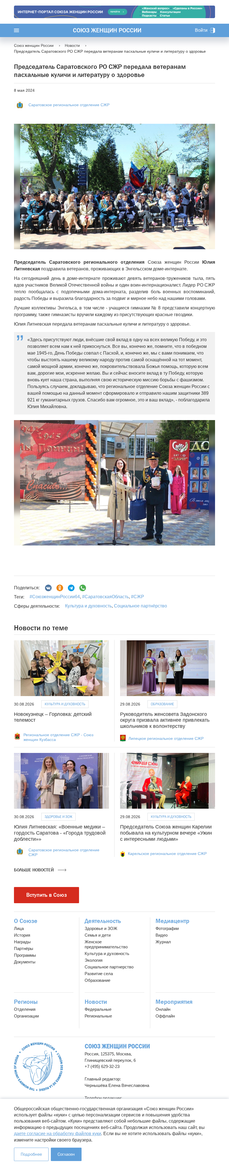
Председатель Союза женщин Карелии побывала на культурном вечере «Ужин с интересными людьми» (166, 833)
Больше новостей (34, 870)
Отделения (24, 1009)
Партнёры (23, 948)
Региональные (98, 1016)
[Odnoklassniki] (59, 588)
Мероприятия (174, 1001)
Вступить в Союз (46, 894)
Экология (93, 960)
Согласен (66, 1154)
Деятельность (103, 921)
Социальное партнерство (109, 967)
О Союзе (25, 921)
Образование (162, 704)
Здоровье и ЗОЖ (58, 816)
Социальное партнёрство (140, 606)
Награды (22, 941)
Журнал (163, 941)
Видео (162, 935)
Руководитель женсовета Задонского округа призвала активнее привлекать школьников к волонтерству (164, 720)
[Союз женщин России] (38, 1066)
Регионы (26, 1001)
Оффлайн (165, 1016)
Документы (24, 961)
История (22, 935)
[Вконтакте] (48, 588)
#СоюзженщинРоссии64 (55, 596)
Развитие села (99, 973)
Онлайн (163, 1009)
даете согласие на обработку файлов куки (57, 1133)
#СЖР (137, 596)
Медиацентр (172, 921)
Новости (96, 1001)
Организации (26, 1016)
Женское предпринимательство (106, 944)
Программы (25, 955)
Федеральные (98, 1009)
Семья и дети (98, 935)
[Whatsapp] (82, 588)
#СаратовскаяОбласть (105, 596)
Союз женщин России (107, 30)
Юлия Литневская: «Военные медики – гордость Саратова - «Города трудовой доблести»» (60, 833)
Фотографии (167, 928)
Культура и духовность (88, 606)
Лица (19, 928)
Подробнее (31, 1154)
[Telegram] (71, 588)
